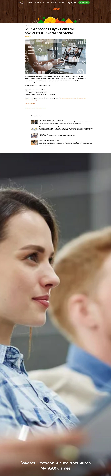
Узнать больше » (30, 103)
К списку (30, 25)
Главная (30, 2)
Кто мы (42, 2)
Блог (48, 2)
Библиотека (54, 2)
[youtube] (72, 3)
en (92, 2)
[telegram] (75, 3)
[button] (84, 2)
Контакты (61, 2)
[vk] (69, 3)
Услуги (36, 2)
